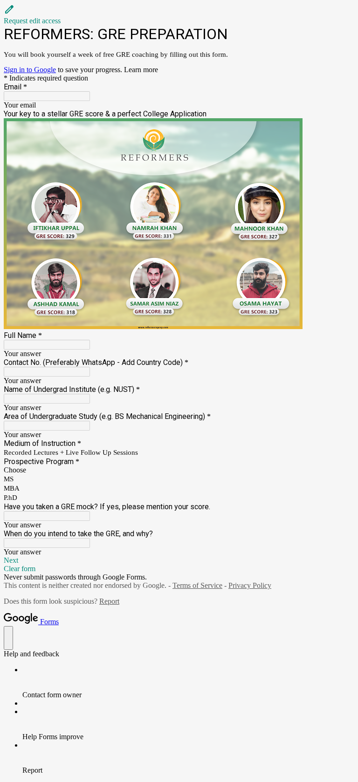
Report (109, 601)
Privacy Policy (249, 585)
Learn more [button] (141, 70)
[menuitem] (188, 682)
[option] (179, 470)
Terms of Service (197, 585)
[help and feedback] (8, 638)
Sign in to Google (30, 70)
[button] (179, 14)
